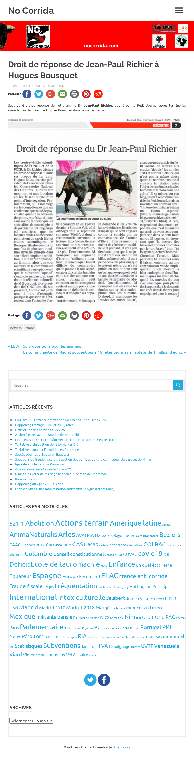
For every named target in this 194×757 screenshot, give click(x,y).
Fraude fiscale (26, 586)
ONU (160, 617)
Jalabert (115, 598)
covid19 (150, 553)
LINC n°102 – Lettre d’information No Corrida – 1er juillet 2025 (60, 420)
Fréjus (49, 586)
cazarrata (118, 544)
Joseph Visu (137, 598)
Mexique (22, 616)
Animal (166, 524)
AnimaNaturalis (33, 534)
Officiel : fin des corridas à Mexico (40, 430)
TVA (103, 645)
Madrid (28, 607)
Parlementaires (43, 626)
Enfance (121, 563)
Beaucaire (136, 536)
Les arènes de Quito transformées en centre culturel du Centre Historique (69, 439)
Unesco (135, 646)
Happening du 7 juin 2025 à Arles (39, 484)
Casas (91, 544)
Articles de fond (50, 85)
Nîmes (133, 616)
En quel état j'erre (154, 564)
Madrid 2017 (52, 607)
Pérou (28, 636)
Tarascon (89, 646)
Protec (15, 636)
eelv (104, 565)
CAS (77, 544)
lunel (13, 607)
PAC (170, 617)
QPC (40, 636)
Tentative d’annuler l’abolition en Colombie (47, 449)
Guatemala (105, 587)
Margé (103, 607)
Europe (70, 576)
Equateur (20, 576)
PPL (167, 626)
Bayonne (121, 535)
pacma (180, 617)
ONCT (148, 617)
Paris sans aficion (27, 479)
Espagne (46, 575)
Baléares (104, 535)
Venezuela (166, 645)
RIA (82, 635)
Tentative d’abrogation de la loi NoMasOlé (46, 444)
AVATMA (85, 535)
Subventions (61, 645)
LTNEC (171, 598)
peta (125, 628)
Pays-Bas (87, 628)
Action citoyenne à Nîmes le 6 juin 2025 (43, 469)
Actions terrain (82, 522)
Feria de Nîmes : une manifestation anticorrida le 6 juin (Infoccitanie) (64, 489)
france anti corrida (143, 575)
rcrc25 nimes (55, 636)
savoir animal (170, 636)
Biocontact (150, 536)
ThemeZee (122, 747)
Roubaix (93, 637)
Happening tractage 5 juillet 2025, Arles (44, 425)
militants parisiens (57, 616)
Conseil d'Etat (113, 555)
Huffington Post (145, 586)
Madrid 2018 (80, 607)
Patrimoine (74, 628)
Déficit (19, 564)
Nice (104, 617)
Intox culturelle (81, 597)
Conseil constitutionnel (78, 554)
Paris (14, 627)
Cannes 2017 (33, 544)
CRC (166, 554)
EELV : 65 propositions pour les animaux (46, 345)
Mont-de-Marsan (89, 617)
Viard (30, 327)
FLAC (109, 575)
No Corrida (31, 10)
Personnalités (112, 628)
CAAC (15, 544)
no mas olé (117, 617)
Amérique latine (135, 523)
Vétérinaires (78, 654)
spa (11, 646)
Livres (160, 599)
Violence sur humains (44, 654)
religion (72, 637)
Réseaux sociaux (109, 637)
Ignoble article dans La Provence (39, 464)
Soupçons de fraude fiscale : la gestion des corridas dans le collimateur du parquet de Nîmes (83, 459)
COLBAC (154, 544)
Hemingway (121, 587)
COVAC (130, 554)
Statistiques (28, 645)
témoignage (119, 646)
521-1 (16, 523)
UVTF (147, 646)
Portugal (150, 627)
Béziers (16, 327)
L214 (152, 599)
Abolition (39, 523)
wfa (93, 655)
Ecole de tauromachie (65, 564)
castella (104, 545)
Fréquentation (76, 586)
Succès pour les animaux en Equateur (42, 454)
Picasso (134, 628)
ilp (165, 586)
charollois (134, 545)
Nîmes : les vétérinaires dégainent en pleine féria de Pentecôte (61, 474)
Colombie (38, 553)
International (33, 597)
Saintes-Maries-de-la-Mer (137, 637)
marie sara (118, 608)
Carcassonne (58, 544)
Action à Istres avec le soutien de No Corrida (48, 434)
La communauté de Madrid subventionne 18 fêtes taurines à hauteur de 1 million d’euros (103, 351)
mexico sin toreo (144, 607)
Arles (66, 534)
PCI (98, 627)
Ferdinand (89, 576)
